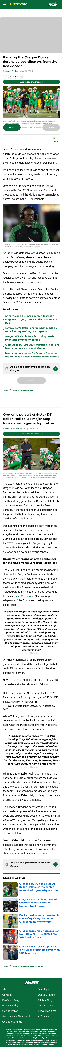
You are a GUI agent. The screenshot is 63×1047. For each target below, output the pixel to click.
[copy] (21, 77)
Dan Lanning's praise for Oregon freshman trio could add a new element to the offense (32, 355)
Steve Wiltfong (22, 596)
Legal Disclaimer (47, 1010)
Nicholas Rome (14, 428)
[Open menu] (4, 4)
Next (51, 127)
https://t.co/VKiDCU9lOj (45, 697)
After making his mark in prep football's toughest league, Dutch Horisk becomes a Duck (31, 319)
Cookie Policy (10, 1010)
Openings (43, 989)
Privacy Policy (10, 1005)
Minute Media (17, 1029)
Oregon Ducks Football (22, 390)
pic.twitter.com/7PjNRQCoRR (20, 701)
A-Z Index (43, 1016)
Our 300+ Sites (46, 994)
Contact (7, 994)
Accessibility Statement (16, 1016)
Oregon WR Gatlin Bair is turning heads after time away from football (29, 338)
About (5, 989)
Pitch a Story (45, 1000)
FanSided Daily (11, 1000)
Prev (11, 127)
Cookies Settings (12, 1021)
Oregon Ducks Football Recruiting (27, 966)
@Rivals (44, 684)
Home (6, 390)
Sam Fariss (12, 71)
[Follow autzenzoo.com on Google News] (55, 368)
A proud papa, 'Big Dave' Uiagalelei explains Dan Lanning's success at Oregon (32, 346)
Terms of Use (45, 1005)
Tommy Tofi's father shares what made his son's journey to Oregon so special (31, 330)
